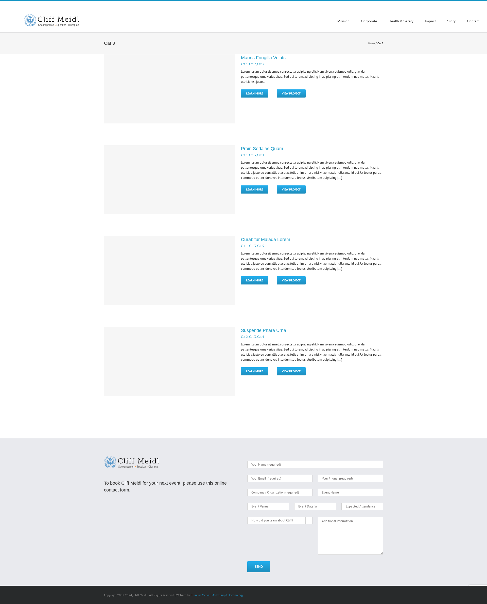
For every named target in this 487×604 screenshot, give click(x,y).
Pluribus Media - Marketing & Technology (217, 595)
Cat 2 (252, 64)
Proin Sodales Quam (262, 148)
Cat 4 (260, 155)
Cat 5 (260, 246)
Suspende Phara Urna (263, 330)
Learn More (254, 93)
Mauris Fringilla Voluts (263, 57)
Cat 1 (244, 64)
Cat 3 (260, 64)
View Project (291, 93)
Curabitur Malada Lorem (265, 239)
